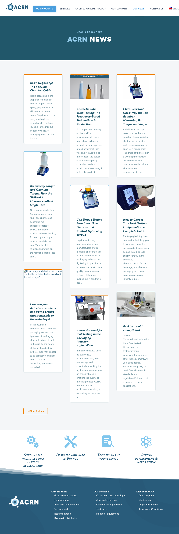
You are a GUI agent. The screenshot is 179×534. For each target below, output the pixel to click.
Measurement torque (65, 495)
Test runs (101, 509)
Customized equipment (109, 504)
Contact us (157, 9)
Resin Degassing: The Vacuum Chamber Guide (41, 86)
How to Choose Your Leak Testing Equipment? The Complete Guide (134, 225)
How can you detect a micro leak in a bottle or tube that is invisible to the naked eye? (43, 311)
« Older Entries (35, 411)
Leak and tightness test (67, 504)
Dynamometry (61, 500)
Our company (146, 495)
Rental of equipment (107, 513)
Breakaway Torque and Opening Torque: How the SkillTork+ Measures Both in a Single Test (42, 195)
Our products (44, 9)
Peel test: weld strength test (132, 328)
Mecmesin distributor (65, 518)
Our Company (119, 9)
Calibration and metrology (110, 495)
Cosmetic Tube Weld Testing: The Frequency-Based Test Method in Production (88, 116)
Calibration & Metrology (91, 9)
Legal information (148, 504)
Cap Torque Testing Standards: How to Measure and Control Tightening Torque (89, 227)
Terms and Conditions (151, 509)
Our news (138, 9)
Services (65, 9)
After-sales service (106, 500)
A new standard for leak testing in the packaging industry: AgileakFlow (89, 337)
